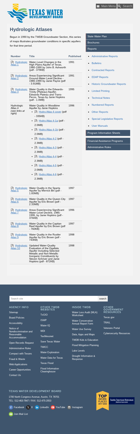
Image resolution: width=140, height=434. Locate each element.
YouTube (60, 407)
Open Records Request (21, 342)
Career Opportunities (20, 369)
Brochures (93, 42)
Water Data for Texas (51, 357)
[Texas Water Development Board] (35, 13)
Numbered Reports (103, 104)
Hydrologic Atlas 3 (19, 90)
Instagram (77, 407)
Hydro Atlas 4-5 (48, 165)
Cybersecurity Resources (117, 333)
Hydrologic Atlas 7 (19, 211)
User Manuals (100, 125)
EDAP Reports (100, 77)
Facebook (19, 407)
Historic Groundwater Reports (109, 83)
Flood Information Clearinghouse (49, 370)
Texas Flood (46, 363)
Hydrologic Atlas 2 (19, 77)
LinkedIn (44, 407)
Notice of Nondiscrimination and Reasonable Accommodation (20, 333)
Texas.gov (109, 317)
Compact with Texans (20, 353)
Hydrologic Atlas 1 (19, 63)
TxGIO (44, 314)
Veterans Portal (112, 328)
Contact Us (15, 375)
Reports (92, 48)
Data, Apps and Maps (83, 334)
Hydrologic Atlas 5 (19, 189)
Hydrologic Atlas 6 (19, 200)
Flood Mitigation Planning (85, 345)
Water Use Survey (81, 329)
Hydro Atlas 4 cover (50, 111)
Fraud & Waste (17, 359)
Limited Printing (101, 90)
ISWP (43, 320)
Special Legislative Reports (107, 118)
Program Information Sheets (104, 132)
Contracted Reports (103, 70)
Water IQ (45, 325)
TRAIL (107, 322)
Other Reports (100, 111)
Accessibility (16, 323)
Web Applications (18, 364)
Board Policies (16, 317)
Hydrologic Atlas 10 (19, 246)
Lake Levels (78, 350)
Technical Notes (101, 97)
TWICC (44, 347)
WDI (42, 331)
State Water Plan (97, 36)
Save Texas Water (50, 341)
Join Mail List (21, 414)
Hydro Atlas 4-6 (48, 174)
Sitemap (13, 312)
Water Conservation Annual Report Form (82, 322)
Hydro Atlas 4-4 (48, 156)
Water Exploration (49, 352)
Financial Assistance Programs (105, 140)
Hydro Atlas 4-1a (48, 120)
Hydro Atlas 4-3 (48, 147)
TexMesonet (46, 336)
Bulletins (96, 63)
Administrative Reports (105, 56)
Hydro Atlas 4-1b (48, 129)
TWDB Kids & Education (85, 340)
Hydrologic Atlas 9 (19, 236)
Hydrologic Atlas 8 (19, 225)
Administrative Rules (99, 147)
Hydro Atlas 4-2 (48, 138)
